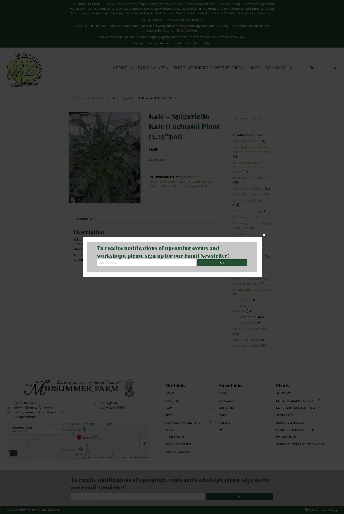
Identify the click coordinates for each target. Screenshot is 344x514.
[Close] (264, 235)
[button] (222, 262)
